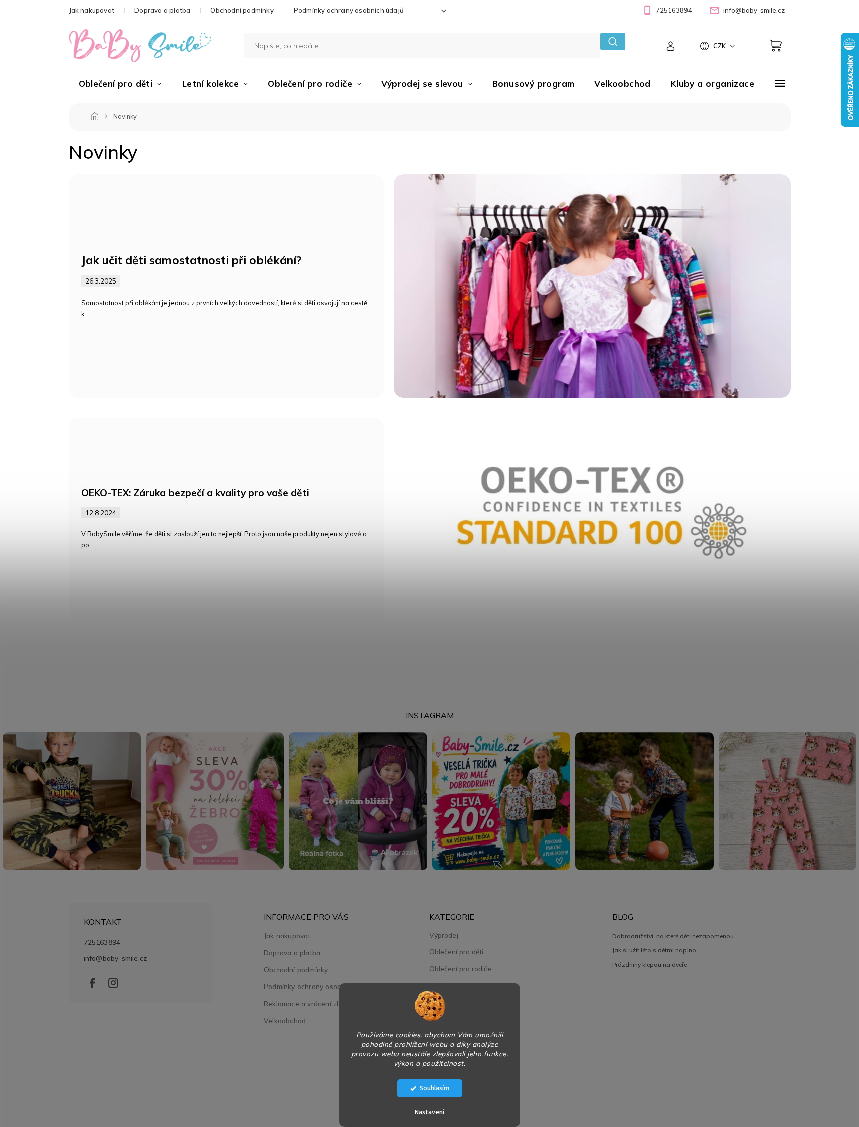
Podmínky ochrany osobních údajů (349, 10)
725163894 (102, 942)
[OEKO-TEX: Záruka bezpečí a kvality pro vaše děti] (592, 517)
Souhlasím (434, 1088)
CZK (720, 46)
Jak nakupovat (92, 10)
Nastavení (429, 1112)
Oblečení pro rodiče (460, 969)
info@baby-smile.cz (115, 958)
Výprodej (443, 935)
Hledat (612, 41)
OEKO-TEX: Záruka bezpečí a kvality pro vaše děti (195, 493)
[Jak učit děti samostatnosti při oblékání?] (592, 285)
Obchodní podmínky (241, 10)
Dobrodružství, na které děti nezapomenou (673, 936)
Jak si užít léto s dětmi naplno (654, 950)
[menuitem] (120, 84)
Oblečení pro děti (456, 952)
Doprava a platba (162, 10)
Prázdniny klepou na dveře (649, 964)
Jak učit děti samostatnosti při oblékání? (191, 260)
